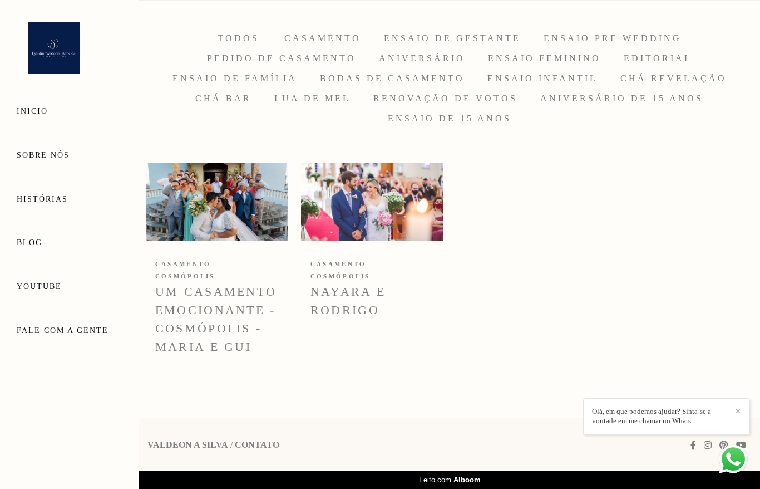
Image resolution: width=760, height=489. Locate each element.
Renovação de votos (445, 98)
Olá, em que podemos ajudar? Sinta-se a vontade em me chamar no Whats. (651, 416)
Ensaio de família (234, 78)
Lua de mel (312, 98)
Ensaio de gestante (452, 38)
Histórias (42, 199)
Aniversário (422, 58)
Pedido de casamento (281, 58)
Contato (257, 445)
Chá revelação (673, 78)
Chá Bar (223, 98)
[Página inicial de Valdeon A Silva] (69, 49)
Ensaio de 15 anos (449, 118)
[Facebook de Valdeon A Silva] (693, 445)
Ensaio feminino (544, 58)
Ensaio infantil (542, 78)
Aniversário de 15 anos (621, 98)
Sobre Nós (43, 155)
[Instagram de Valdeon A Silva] (708, 445)
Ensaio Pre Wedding (613, 38)
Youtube (39, 286)
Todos (238, 38)
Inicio (32, 111)
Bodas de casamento (392, 78)
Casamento (322, 38)
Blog (29, 242)
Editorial (658, 58)
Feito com (450, 480)
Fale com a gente (62, 330)
